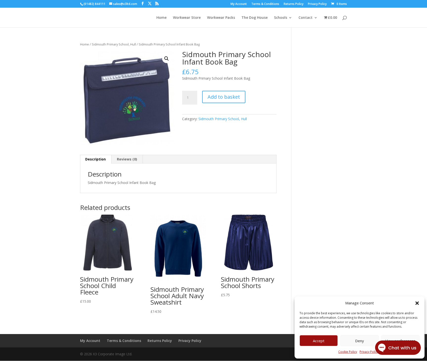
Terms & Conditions (265, 4)
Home (161, 18)
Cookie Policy (347, 352)
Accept (318, 340)
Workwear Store (187, 18)
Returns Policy (293, 4)
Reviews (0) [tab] (127, 159)
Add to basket (224, 96)
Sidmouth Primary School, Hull (114, 44)
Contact (306, 18)
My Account (239, 4)
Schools (280, 18)
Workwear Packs (221, 18)
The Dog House (254, 18)
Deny (359, 340)
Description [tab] (95, 159)
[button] (417, 303)
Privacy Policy (317, 4)
